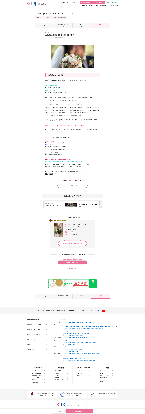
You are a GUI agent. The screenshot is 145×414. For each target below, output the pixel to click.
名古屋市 (95, 342)
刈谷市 (78, 342)
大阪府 (65, 346)
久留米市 (71, 358)
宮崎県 (81, 360)
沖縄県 (90, 360)
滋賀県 (73, 351)
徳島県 (85, 353)
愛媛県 (93, 353)
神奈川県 (65, 331)
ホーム (28, 8)
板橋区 (84, 328)
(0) (82, 25)
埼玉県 (65, 335)
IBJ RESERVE (103, 373)
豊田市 (86, 342)
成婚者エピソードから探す (33, 334)
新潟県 (69, 337)
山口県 (81, 353)
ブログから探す (31, 349)
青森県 (69, 322)
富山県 (77, 337)
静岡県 (69, 344)
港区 (74, 326)
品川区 (97, 326)
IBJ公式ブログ (114, 5)
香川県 (89, 353)
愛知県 (65, 340)
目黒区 (101, 326)
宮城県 (77, 322)
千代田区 (65, 326)
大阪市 (65, 349)
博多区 (84, 358)
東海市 (82, 342)
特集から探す (30, 344)
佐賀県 (65, 360)
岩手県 (73, 322)
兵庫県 (65, 351)
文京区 (81, 326)
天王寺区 (80, 349)
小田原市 (65, 333)
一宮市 (65, 342)
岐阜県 (65, 344)
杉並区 (69, 328)
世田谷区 (110, 326)
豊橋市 (90, 342)
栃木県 (77, 335)
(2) (101, 25)
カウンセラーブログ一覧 (70, 8)
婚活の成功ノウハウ (104, 5)
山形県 (85, 322)
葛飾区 (96, 328)
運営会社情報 (58, 370)
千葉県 (69, 335)
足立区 (92, 328)
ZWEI (78, 375)
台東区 (85, 326)
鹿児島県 (86, 360)
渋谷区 (115, 326)
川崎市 (70, 333)
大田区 (105, 326)
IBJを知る (84, 5)
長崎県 (69, 360)
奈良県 (77, 351)
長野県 (73, 337)
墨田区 (89, 326)
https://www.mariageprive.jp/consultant (55, 92)
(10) (63, 25)
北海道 (65, 322)
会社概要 (57, 373)
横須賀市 (84, 333)
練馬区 (88, 328)
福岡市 (75, 358)
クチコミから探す (31, 339)
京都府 (69, 351)
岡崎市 (69, 342)
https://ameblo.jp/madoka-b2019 (53, 154)
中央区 (70, 326)
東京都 (65, 324)
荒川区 (80, 328)
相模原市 (75, 333)
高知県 (97, 353)
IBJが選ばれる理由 (93, 5)
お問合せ (57, 377)
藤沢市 (79, 333)
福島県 (89, 322)
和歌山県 (82, 351)
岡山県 (73, 353)
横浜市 (88, 333)
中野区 (65, 328)
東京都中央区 (40, 8)
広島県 (77, 353)
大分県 (77, 360)
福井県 (85, 337)
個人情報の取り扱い (59, 379)
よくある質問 (35, 382)
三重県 (73, 344)
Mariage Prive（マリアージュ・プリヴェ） (58, 8)
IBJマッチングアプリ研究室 (105, 380)
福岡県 (65, 355)
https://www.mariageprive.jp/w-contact (55, 143)
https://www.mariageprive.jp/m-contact (55, 146)
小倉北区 (80, 358)
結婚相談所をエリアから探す (34, 324)
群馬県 (81, 335)
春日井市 (74, 342)
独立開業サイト (103, 377)
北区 (77, 328)
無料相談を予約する (80, 411)
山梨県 (65, 337)
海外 (94, 360)
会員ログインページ (104, 375)
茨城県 (73, 335)
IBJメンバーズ (80, 370)
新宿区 (77, 326)
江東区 (93, 326)
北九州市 (65, 358)
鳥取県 (65, 353)
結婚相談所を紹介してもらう (34, 329)
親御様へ (34, 379)
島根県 (69, 353)
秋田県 (81, 322)
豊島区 (73, 328)
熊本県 (73, 360)
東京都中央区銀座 (47, 8)
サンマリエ (79, 373)
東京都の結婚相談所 (34, 8)
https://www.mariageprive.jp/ (52, 87)
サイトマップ (103, 370)
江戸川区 (101, 328)
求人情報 (57, 375)
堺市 (69, 349)
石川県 (81, 337)
